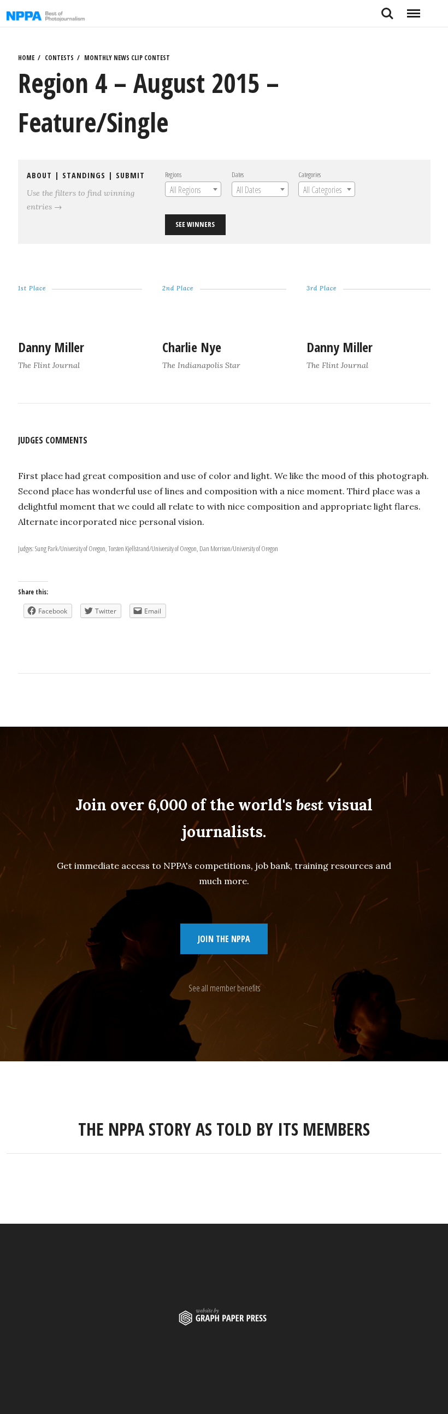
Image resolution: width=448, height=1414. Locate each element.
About (39, 175)
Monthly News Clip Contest (127, 57)
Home (26, 57)
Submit (130, 175)
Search (387, 9)
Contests (59, 57)
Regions (173, 174)
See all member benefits (224, 988)
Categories (309, 174)
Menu (413, 9)
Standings (83, 175)
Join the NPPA (224, 939)
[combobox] (193, 189)
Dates (238, 174)
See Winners (195, 224)
